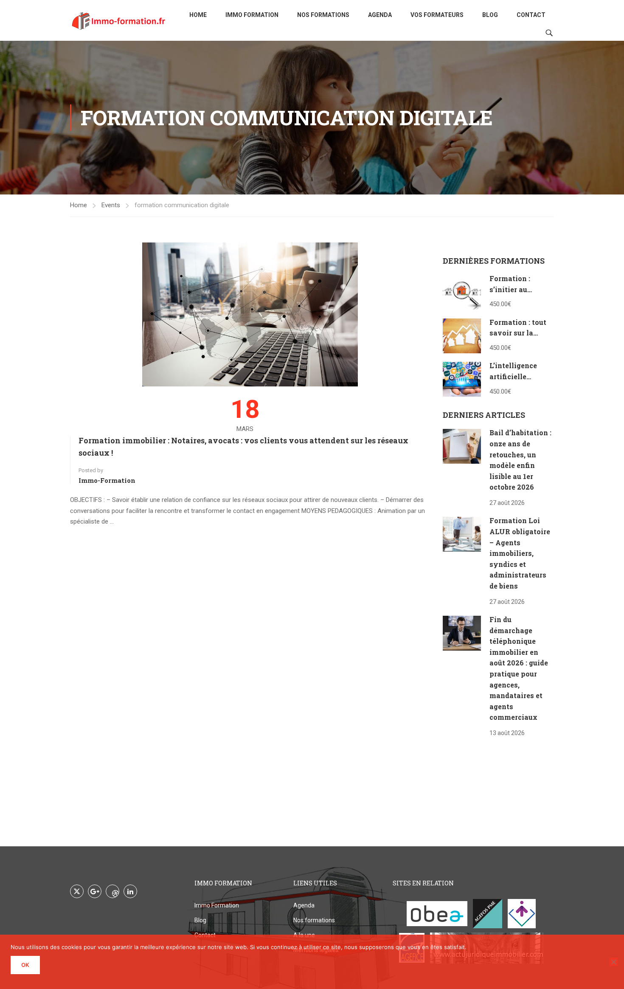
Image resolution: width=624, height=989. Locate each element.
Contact (531, 14)
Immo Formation (251, 14)
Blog (490, 14)
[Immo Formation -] (119, 20)
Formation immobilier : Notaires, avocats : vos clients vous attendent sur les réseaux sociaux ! (243, 446)
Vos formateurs (437, 14)
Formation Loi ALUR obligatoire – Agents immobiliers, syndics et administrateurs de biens (519, 553)
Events (110, 205)
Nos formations (323, 14)
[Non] (613, 962)
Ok (25, 964)
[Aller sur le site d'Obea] (437, 913)
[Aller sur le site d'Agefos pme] (487, 913)
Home (198, 14)
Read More (85, 532)
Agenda (380, 14)
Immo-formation (107, 480)
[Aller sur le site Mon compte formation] (522, 913)
